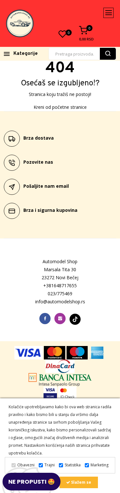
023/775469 (60, 293)
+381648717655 (60, 285)
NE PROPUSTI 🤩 (31, 482)
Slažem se (80, 482)
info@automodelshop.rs (60, 301)
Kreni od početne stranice (60, 107)
